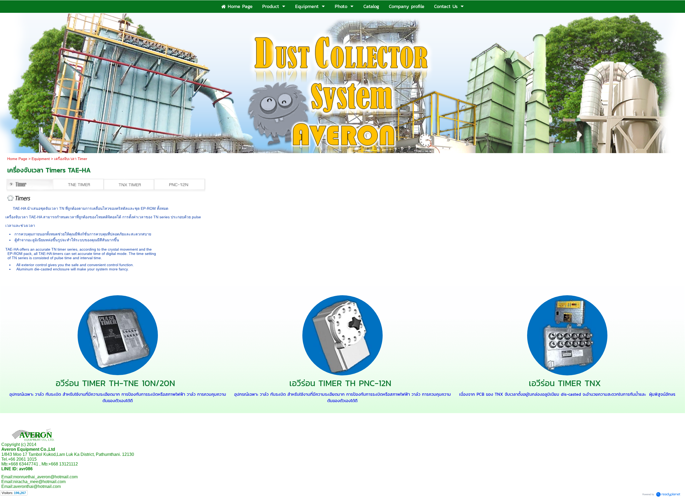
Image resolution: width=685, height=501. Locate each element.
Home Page (17, 159)
